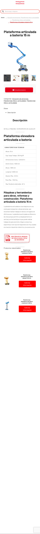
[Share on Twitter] (12, 108)
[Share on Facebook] (9, 108)
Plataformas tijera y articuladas (21, 20)
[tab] (21, 112)
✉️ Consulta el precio (19, 90)
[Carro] (37, 3)
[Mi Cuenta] (34, 3)
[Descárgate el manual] (17, 244)
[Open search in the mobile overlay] (20, 11)
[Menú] (3, 3)
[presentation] (2, 57)
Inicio (2, 17)
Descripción (11, 112)
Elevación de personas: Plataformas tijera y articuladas (23, 17)
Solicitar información (27, 259)
